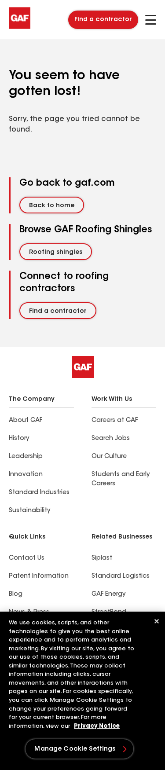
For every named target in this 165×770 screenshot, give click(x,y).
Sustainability (29, 511)
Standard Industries (39, 493)
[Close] (156, 621)
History (19, 439)
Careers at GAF (115, 421)
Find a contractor (103, 20)
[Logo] (19, 27)
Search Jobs (111, 439)
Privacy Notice (97, 726)
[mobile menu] (150, 20)
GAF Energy (108, 594)
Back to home (51, 206)
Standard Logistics (121, 576)
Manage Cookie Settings (74, 749)
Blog (15, 594)
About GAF (25, 421)
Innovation (26, 475)
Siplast (102, 558)
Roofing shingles (55, 252)
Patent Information (39, 576)
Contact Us (26, 558)
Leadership (26, 457)
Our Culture (109, 457)
